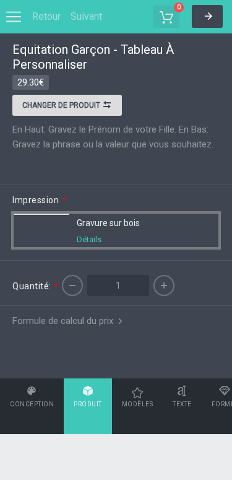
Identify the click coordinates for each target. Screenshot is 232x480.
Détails (89, 239)
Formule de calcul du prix (64, 320)
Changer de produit (62, 105)
